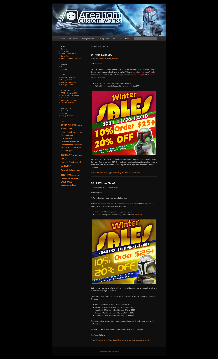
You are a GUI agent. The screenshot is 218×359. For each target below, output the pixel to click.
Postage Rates (104, 39)
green (71, 150)
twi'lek (73, 178)
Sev (79, 175)
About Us (128, 39)
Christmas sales (127, 173)
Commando (77, 144)
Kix (80, 155)
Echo (70, 147)
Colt (71, 135)
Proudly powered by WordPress (109, 351)
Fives (74, 147)
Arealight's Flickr (67, 80)
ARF (63, 128)
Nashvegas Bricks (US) (69, 100)
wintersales (146, 340)
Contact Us (64, 111)
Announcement (102, 173)
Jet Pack (75, 155)
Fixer (79, 147)
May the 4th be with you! (69, 54)
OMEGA (64, 159)
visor (78, 178)
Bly (77, 132)
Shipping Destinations (88, 39)
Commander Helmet (70, 141)
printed (66, 166)
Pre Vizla (72, 162)
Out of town (65, 49)
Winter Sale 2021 (102, 54)
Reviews (64, 69)
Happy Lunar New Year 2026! (71, 58)
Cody (67, 135)
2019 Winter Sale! (103, 183)
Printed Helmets (68, 170)
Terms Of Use (116, 39)
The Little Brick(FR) (67, 102)
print (78, 161)
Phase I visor (64, 162)
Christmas (125, 340)
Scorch (74, 175)
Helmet (66, 154)
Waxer (70, 182)
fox (62, 150)
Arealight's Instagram (68, 82)
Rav (78, 170)
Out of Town (65, 51)
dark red (64, 147)
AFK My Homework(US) (69, 93)
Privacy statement (67, 116)
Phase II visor (72, 159)
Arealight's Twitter (67, 85)
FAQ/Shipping (73, 39)
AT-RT (69, 128)
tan (69, 178)
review (66, 174)
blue (73, 132)
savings (131, 340)
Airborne (72, 124)
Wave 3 (64, 181)
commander (66, 138)
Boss (63, 135)
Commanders (66, 144)
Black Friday (117, 173)
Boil (80, 132)
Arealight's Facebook (68, 77)
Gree (66, 150)
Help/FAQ (64, 113)
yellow (73, 185)
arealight (115, 59)
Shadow (64, 178)
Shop (63, 39)
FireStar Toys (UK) (67, 98)
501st (64, 124)
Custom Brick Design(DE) (70, 95)
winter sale (136, 173)
